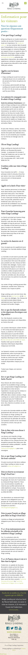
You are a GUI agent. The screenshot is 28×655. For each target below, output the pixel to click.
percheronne (16, 296)
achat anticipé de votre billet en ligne (13, 340)
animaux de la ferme (7, 57)
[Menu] (25, 3)
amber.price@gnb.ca (13, 466)
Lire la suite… (14, 609)
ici (18, 172)
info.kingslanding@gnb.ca (9, 507)
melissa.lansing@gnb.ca (8, 448)
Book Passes (3, 654)
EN (3, 3)
